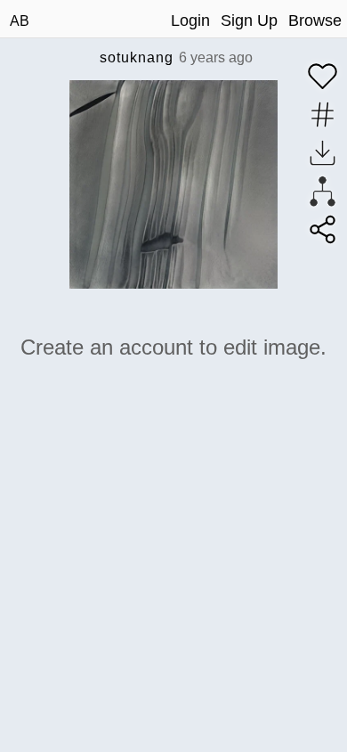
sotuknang (137, 57)
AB (19, 21)
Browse (315, 20)
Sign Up (249, 20)
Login (190, 20)
